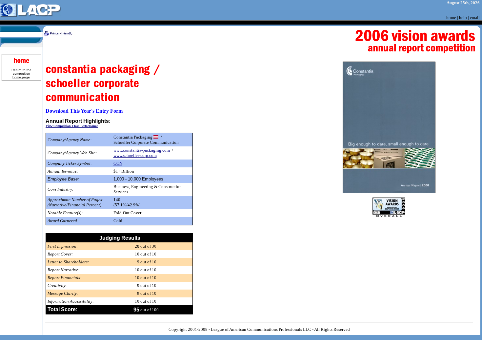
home (451, 17)
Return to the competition (21, 73)
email (475, 17)
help (463, 17)
